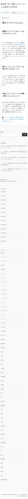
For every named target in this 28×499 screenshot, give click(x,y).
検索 (2, 132)
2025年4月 (3, 204)
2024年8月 (3, 216)
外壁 (2, 372)
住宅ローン (3, 335)
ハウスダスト (4, 290)
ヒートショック (4, 298)
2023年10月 (3, 233)
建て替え (12, 117)
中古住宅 (3, 327)
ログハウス (3, 323)
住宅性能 (3, 339)
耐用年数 (3, 459)
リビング (3, 314)
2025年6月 (3, 200)
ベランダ (3, 302)
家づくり (3, 380)
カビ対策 (3, 269)
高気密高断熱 (4, 479)
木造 (2, 417)
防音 (2, 475)
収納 (2, 356)
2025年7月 (3, 195)
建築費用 (3, 405)
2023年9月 (3, 237)
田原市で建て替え (19, 44)
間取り (2, 467)
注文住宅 (21, 117)
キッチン (3, 273)
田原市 (20, 119)
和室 (2, 364)
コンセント (3, 277)
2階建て (2, 253)
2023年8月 (3, 241)
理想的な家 (3, 442)
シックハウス (4, 281)
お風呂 (2, 265)
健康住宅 (3, 343)
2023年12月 (3, 224)
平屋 (2, 393)
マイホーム (3, 306)
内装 (2, 351)
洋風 (2, 430)
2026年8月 (3, 191)
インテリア (3, 257)
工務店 (2, 389)
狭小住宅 (3, 434)
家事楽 (2, 384)
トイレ (2, 286)
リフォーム (7, 117)
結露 (2, 455)
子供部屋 (3, 376)
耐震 (2, 463)
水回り (2, 422)
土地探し (3, 368)
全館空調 (3, 347)
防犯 (2, 471)
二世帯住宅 (3, 331)
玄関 (2, 438)
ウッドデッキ (4, 261)
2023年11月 (3, 228)
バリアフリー (4, 294)
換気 (2, 409)
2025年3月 (3, 208)
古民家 (2, 360)
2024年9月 (3, 212)
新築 (17, 117)
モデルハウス (4, 310)
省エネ (2, 446)
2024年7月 (3, 220)
